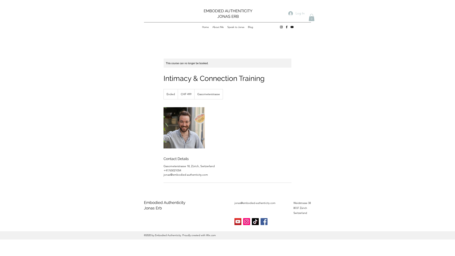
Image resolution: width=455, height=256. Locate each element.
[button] (312, 17)
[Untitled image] (184, 127)
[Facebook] (286, 27)
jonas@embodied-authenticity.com (254, 203)
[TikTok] (255, 221)
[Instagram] (281, 27)
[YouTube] (292, 27)
